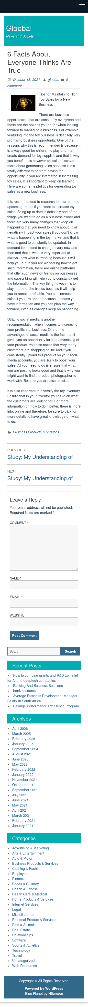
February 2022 (23, 769)
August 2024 (22, 753)
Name (15, 578)
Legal (16, 909)
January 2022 (22, 774)
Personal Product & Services (34, 919)
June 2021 (20, 800)
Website (17, 615)
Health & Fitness (25, 888)
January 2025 (22, 743)
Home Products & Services (33, 899)
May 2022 (20, 764)
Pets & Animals (23, 924)
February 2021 (23, 820)
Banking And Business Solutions (38, 685)
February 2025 (23, 738)
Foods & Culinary (25, 883)
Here (11, 186)
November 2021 (24, 779)
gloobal (53, 79)
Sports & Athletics (25, 945)
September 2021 (25, 789)
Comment (19, 522)
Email (16, 596)
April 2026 (20, 728)
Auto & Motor (22, 858)
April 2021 (20, 810)
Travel (17, 955)
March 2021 (21, 815)
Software (19, 940)
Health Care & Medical (29, 894)
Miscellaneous (23, 914)
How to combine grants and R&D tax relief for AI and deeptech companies (42, 678)
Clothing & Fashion (27, 868)
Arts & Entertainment (28, 853)
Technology (21, 950)
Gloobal (19, 28)
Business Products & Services (36, 431)
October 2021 (22, 784)
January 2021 (22, 825)
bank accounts (24, 690)
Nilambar (55, 993)
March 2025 (21, 733)
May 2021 (20, 805)
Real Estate (21, 929)
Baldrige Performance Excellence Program (46, 705)
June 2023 (20, 759)
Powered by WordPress (44, 988)
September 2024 (25, 748)
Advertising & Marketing (30, 848)
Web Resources (24, 965)
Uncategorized (23, 960)
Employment (22, 873)
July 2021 (19, 794)
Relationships (22, 934)
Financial (19, 878)
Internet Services (25, 904)
